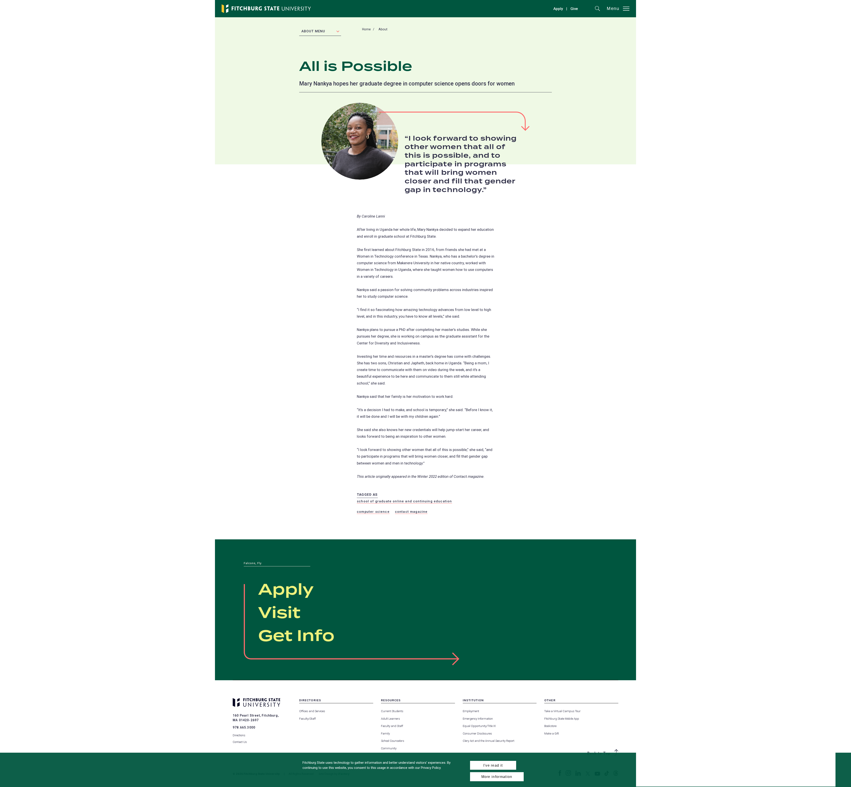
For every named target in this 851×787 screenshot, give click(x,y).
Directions (239, 735)
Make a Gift (551, 733)
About (383, 29)
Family (385, 733)
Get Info (296, 636)
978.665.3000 (244, 727)
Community (388, 748)
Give (574, 9)
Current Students (392, 711)
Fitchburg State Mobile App (561, 718)
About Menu (313, 31)
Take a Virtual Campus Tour (562, 711)
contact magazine (411, 512)
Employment (471, 711)
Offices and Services (312, 711)
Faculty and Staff (392, 726)
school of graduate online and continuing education (404, 501)
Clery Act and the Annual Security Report (488, 740)
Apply (558, 8)
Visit (279, 613)
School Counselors (392, 740)
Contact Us (240, 742)
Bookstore (550, 726)
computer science (373, 512)
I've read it (493, 765)
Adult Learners (390, 718)
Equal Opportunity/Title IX (479, 726)
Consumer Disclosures (477, 733)
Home (366, 29)
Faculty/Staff (307, 718)
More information (496, 777)
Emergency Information (478, 718)
